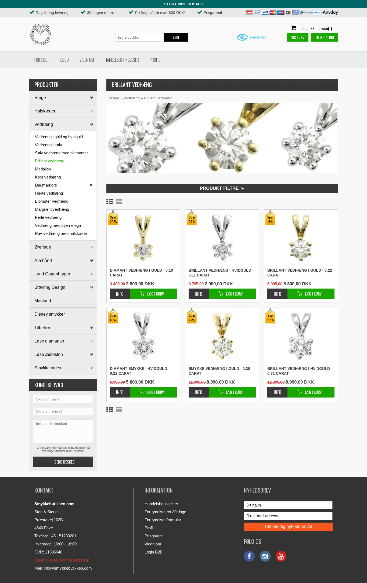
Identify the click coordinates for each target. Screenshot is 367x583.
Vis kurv (297, 37)
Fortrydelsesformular (163, 520)
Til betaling (324, 37)
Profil (155, 60)
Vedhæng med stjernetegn (58, 225)
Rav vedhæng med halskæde (61, 233)
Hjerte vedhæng (49, 193)
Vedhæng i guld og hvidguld (59, 136)
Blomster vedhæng (51, 201)
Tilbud (63, 60)
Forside (40, 60)
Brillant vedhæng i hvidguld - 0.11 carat (221, 272)
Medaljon (43, 169)
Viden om (87, 60)
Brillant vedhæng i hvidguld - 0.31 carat (299, 371)
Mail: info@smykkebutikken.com (63, 568)
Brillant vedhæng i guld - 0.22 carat (299, 272)
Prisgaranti (154, 536)
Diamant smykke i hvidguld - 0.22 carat (140, 371)
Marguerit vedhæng (52, 209)
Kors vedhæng (48, 177)
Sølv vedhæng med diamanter (61, 153)
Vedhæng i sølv (48, 145)
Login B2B (154, 552)
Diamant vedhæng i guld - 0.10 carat (141, 272)
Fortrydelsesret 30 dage (165, 511)
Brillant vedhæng (49, 161)
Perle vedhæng (48, 217)
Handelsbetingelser (122, 60)
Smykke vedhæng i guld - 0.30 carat (219, 371)
